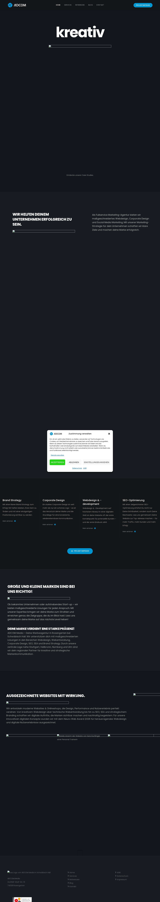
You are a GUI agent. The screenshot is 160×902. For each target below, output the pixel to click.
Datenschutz (77, 468)
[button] (109, 434)
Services (73, 876)
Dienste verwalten (57, 455)
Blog (71, 883)
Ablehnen (74, 462)
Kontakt (73, 886)
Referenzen (75, 879)
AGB (84, 468)
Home (72, 872)
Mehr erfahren (8, 521)
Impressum (122, 879)
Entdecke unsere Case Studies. (80, 175)
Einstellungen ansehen (96, 462)
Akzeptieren (57, 462)
